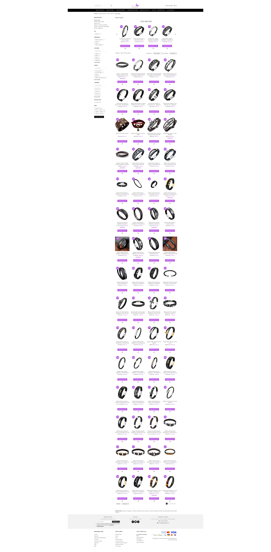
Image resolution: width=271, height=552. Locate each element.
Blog (95, 546)
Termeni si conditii (98, 541)
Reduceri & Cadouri (119, 544)
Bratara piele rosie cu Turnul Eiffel (138, 134)
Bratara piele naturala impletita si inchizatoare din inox (138, 223)
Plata (116, 537)
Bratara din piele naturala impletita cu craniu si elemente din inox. (170, 312)
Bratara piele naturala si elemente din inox (154, 253)
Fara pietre (98, 71)
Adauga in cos (139, 46)
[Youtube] (135, 522)
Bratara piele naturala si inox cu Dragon (125, 39)
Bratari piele (97, 20)
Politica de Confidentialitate (100, 537)
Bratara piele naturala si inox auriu (170, 342)
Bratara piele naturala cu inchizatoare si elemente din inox (122, 342)
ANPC (95, 544)
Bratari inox (97, 23)
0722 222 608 (163, 521)
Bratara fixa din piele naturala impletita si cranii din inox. (170, 283)
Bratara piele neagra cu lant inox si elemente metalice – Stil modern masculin (170, 74)
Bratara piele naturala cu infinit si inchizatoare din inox (170, 372)
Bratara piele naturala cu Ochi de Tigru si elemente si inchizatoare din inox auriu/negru (154, 491)
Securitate (96, 539)
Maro (96, 55)
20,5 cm (97, 93)
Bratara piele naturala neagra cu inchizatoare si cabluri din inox (138, 312)
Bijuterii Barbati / (102, 13)
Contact (96, 534)
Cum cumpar (118, 546)
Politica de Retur (118, 539)
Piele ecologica (98, 44)
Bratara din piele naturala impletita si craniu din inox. (122, 312)
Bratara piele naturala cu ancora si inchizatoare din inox (138, 402)
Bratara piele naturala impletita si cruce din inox (138, 253)
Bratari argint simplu (99, 21)
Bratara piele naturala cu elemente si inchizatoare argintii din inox (138, 283)
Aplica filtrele (99, 117)
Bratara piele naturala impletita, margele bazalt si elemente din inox (122, 253)
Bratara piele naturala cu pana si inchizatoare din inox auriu (122, 491)
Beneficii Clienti (118, 534)
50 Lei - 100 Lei (98, 110)
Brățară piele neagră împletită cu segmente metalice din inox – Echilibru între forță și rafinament (153, 39)
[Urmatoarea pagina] (175, 504)
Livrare (116, 536)
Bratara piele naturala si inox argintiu (154, 342)
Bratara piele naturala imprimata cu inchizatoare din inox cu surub (170, 431)
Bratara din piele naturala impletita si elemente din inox (138, 431)
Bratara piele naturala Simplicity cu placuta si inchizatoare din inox (154, 223)
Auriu (96, 57)
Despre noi (96, 536)
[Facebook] (133, 522)
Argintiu (97, 60)
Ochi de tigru (98, 72)
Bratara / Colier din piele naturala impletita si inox (122, 74)
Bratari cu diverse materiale (100, 25)
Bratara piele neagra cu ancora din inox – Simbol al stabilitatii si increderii (154, 104)
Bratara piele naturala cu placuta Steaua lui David (138, 163)
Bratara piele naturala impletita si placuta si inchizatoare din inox (122, 223)
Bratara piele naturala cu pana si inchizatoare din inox (122, 431)
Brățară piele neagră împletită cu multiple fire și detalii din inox (167, 39)
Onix (96, 74)
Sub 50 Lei (97, 108)
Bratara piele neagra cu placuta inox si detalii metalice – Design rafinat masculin (122, 104)
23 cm (96, 90)
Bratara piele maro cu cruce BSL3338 (170, 134)
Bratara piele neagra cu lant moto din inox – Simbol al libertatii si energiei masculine (139, 39)
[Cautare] (111, 5)
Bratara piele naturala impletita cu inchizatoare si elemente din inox (122, 372)
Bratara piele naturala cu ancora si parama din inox (170, 163)
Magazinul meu (98, 531)
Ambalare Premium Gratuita (121, 542)
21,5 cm (97, 95)
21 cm (96, 88)
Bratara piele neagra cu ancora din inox (170, 223)
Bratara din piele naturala (122, 133)
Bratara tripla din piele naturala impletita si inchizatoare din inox (122, 283)
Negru (96, 53)
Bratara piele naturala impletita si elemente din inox (170, 253)
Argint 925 (96, 542)
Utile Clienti (118, 531)
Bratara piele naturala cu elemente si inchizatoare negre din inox (154, 283)
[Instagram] (138, 522)
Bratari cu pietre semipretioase (101, 26)
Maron (97, 58)
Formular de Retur (119, 541)
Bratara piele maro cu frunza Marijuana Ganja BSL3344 (154, 134)
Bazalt (96, 76)
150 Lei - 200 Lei (99, 113)
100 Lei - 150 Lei (99, 111)
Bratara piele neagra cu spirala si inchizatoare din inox (154, 163)
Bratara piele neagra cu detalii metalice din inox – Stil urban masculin (138, 104)
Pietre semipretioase (100, 77)
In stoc (97, 102)
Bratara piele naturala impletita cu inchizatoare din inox (138, 193)
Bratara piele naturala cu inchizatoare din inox (154, 193)
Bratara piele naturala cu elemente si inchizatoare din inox (122, 193)
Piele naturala (98, 39)
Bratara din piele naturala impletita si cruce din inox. (154, 312)
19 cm (96, 91)
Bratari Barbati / (111, 13)
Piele (96, 43)
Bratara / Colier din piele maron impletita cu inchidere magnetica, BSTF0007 (122, 163)
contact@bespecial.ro (164, 523)
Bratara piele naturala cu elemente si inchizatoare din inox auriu (170, 193)
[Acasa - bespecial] (135, 5)
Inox (96, 41)
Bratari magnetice (98, 28)
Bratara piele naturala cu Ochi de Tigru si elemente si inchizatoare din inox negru (170, 491)
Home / (96, 13)
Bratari (97, 34)
